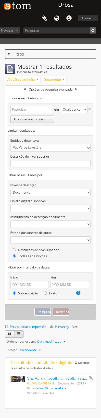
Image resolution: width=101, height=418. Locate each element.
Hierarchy (62, 327)
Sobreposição (27, 293)
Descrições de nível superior (38, 250)
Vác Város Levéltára (52, 388)
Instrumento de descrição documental (38, 217)
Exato (52, 293)
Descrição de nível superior (29, 156)
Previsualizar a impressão (28, 327)
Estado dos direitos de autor (30, 233)
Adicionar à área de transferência (90, 378)
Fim (53, 277)
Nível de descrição (23, 185)
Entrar (86, 18)
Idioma (56, 18)
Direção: (12, 350)
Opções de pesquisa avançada (51, 89)
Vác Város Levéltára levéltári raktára (60, 378)
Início (14, 277)
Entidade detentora (24, 140)
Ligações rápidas (69, 18)
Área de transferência (44, 18)
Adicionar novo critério (30, 119)
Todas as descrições (32, 256)
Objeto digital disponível (28, 201)
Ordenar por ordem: (21, 341)
